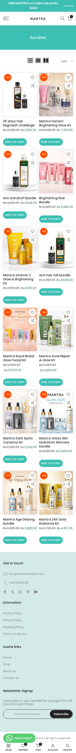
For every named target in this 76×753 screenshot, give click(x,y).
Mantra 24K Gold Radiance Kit (52, 521)
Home (7, 657)
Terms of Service (15, 634)
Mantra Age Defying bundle (19, 521)
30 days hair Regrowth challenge (18, 123)
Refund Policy (12, 620)
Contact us (11, 678)
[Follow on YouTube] (35, 591)
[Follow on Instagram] (20, 591)
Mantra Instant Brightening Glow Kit (55, 123)
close (69, 6)
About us (9, 671)
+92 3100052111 (19, 583)
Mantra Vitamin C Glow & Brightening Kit (18, 279)
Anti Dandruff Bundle (19, 198)
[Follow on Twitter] (12, 591)
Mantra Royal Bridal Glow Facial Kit (18, 358)
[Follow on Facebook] (5, 591)
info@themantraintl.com (26, 574)
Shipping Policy (13, 627)
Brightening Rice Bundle (52, 200)
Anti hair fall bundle (54, 275)
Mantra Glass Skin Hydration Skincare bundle (54, 442)
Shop (6, 664)
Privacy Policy (12, 613)
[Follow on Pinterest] (28, 591)
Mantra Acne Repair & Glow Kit (54, 358)
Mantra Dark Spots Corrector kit (18, 440)
